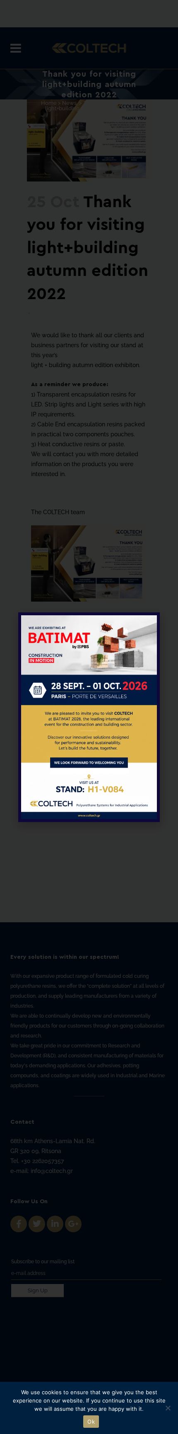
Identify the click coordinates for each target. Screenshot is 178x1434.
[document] (89, 717)
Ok (91, 1421)
